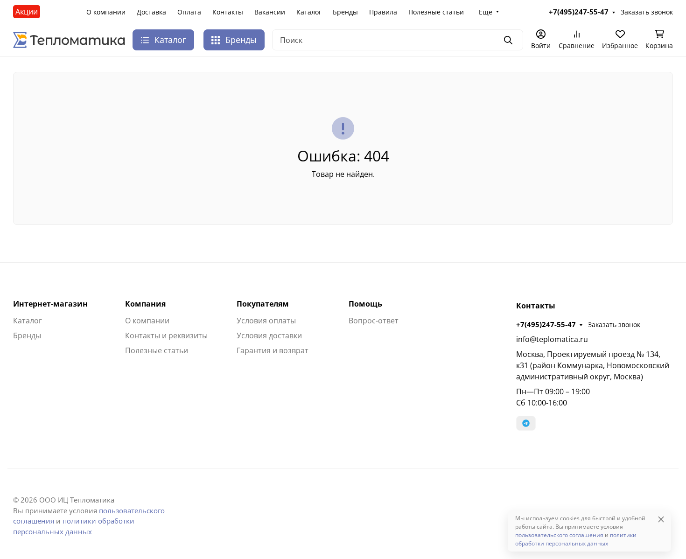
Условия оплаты (266, 320)
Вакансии (269, 11)
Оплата (189, 11)
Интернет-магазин (50, 303)
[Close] (661, 519)
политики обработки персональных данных (576, 539)
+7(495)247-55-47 (546, 324)
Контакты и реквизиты (166, 335)
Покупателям (263, 303)
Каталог (309, 11)
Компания (145, 303)
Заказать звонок (614, 324)
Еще (485, 11)
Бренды (345, 11)
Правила (383, 11)
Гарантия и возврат (272, 350)
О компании (106, 11)
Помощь (365, 303)
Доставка (151, 11)
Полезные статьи (436, 11)
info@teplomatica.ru (552, 339)
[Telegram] (526, 423)
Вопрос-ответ (374, 320)
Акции (26, 12)
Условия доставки (269, 335)
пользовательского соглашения (559, 535)
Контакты (227, 11)
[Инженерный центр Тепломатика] (69, 39)
